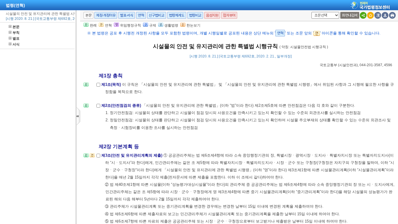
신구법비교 (156, 15)
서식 (16, 44)
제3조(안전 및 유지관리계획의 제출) (132, 155)
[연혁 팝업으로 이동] (92, 157)
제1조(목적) (111, 84)
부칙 (16, 33)
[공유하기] (363, 15)
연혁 (141, 15)
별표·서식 (126, 15)
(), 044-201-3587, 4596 (356, 65)
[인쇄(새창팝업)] (392, 15)
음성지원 (212, 15)
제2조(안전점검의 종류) (121, 105)
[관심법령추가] (370, 15)
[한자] (377, 15)
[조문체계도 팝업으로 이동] (86, 86)
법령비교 (195, 15)
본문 (16, 27)
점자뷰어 (229, 15)
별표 (16, 38)
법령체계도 (176, 15)
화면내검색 (350, 15)
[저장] (385, 15)
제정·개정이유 (105, 15)
